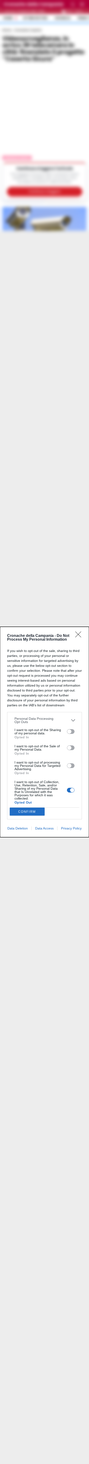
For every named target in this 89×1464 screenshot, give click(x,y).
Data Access (44, 828)
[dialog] (44, 732)
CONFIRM (27, 811)
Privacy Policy (71, 828)
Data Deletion (17, 828)
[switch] (71, 731)
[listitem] (44, 720)
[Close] (79, 635)
